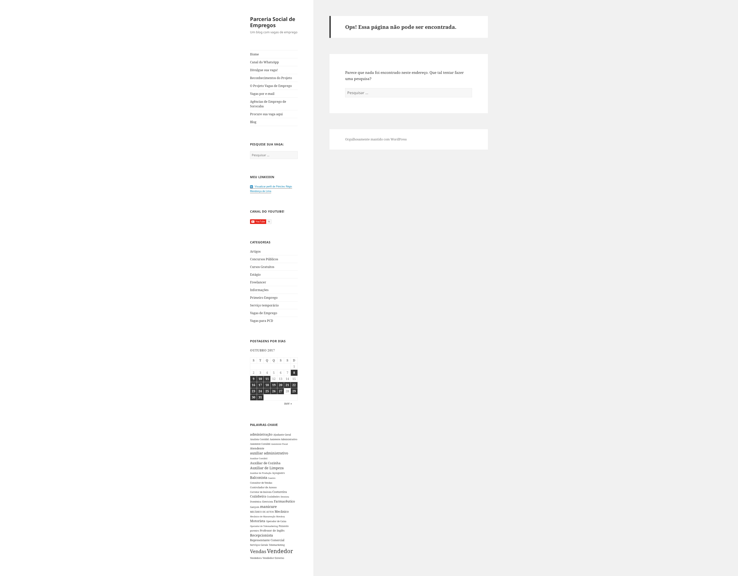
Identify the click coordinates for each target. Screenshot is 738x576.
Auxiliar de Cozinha (265, 463)
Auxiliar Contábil (258, 458)
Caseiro (271, 478)
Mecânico (282, 511)
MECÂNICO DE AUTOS (262, 511)
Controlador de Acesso (263, 487)
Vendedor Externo (273, 558)
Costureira (279, 492)
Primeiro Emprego (264, 298)
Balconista (258, 477)
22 (294, 385)
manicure (268, 506)
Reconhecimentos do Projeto (271, 78)
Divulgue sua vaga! (264, 70)
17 (260, 385)
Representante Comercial (267, 540)
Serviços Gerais (259, 545)
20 (280, 385)
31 (260, 397)
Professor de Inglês (272, 530)
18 (267, 385)
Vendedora (256, 557)
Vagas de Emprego (263, 313)
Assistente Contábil (260, 443)
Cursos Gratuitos (262, 267)
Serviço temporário (264, 305)
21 (287, 385)
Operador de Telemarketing (264, 526)
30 (253, 397)
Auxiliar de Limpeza (267, 468)
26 (274, 391)
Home (254, 54)
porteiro (254, 530)
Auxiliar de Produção (260, 473)
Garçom (254, 507)
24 (260, 391)
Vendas (258, 551)
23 (253, 391)
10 (260, 379)
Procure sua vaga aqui (266, 114)
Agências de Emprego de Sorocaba (268, 103)
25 (267, 391)
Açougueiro (278, 473)
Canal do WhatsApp (264, 62)
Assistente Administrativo (283, 439)
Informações (259, 290)
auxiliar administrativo (269, 453)
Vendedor (280, 551)
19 (274, 385)
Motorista (257, 521)
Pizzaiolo (284, 526)
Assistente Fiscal (279, 444)
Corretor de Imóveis (261, 492)
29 (294, 391)
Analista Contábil (259, 439)
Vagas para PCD (261, 321)
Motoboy (280, 516)
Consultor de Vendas (261, 482)
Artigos (255, 251)
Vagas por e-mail (262, 94)
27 (280, 391)
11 (267, 379)
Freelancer (258, 282)
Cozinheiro (273, 496)
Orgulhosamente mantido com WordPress (376, 139)
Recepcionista (261, 535)
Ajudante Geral (282, 434)
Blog (253, 122)
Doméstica (255, 501)
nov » (288, 403)
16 (253, 385)
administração (261, 434)
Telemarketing (277, 545)
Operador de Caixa (276, 521)
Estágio (255, 274)
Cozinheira (258, 496)
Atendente (257, 448)
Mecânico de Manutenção (262, 516)
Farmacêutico (284, 501)
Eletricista (267, 501)
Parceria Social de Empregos (272, 22)
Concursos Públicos (264, 259)
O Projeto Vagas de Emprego (271, 86)
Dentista (285, 496)
